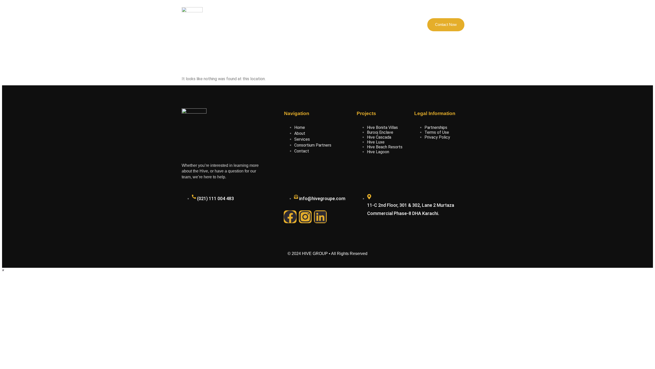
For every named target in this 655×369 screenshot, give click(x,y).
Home (250, 25)
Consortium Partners (325, 25)
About (270, 25)
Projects (291, 25)
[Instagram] (305, 216)
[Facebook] (290, 216)
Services (359, 25)
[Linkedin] (320, 216)
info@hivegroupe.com (322, 198)
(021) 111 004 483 (215, 198)
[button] (3, 270)
